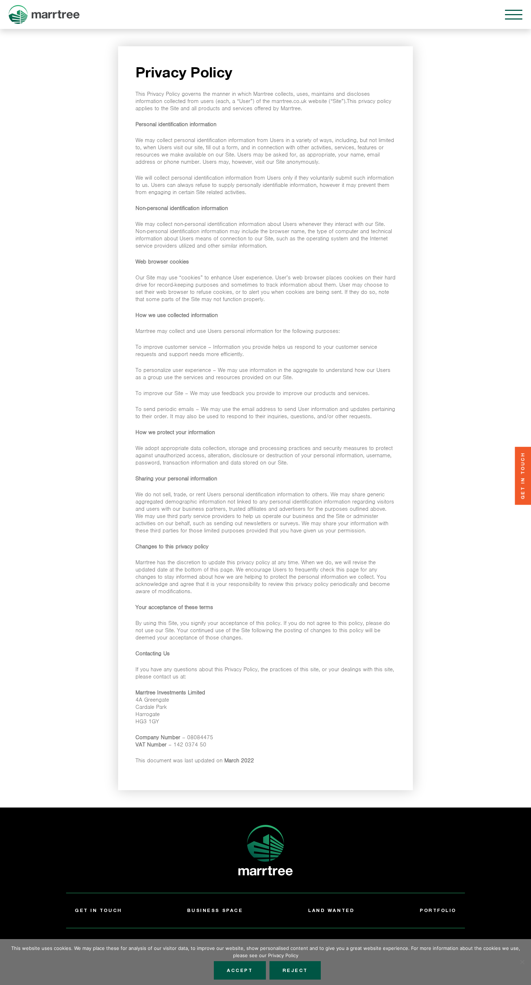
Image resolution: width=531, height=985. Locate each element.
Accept (239, 970)
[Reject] (522, 961)
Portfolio (438, 910)
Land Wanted (331, 910)
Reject (295, 970)
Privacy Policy (283, 955)
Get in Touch (98, 910)
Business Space (215, 910)
